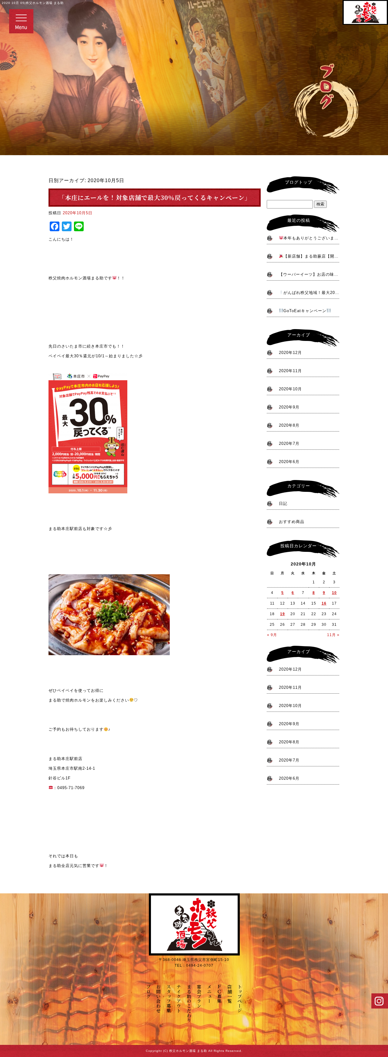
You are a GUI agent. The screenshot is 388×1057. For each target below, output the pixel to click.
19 (282, 614)
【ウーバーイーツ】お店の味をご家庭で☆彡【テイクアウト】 (309, 274)
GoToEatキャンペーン (304, 310)
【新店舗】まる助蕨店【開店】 (311, 256)
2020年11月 (290, 370)
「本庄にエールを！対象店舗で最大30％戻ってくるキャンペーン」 (155, 197)
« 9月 (272, 635)
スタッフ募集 (169, 998)
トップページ (240, 998)
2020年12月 (290, 352)
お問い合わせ (159, 998)
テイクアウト (179, 998)
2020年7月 (289, 443)
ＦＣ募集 (219, 993)
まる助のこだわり (189, 1003)
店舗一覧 (229, 993)
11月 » (333, 635)
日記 (283, 503)
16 (324, 603)
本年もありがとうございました (311, 238)
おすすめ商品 (291, 521)
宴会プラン (199, 996)
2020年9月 (289, 407)
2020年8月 (289, 425)
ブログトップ (298, 182)
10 (334, 593)
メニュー (209, 993)
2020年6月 (289, 461)
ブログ (148, 991)
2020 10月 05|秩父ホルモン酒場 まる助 (33, 3)
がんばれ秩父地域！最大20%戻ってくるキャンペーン (311, 292)
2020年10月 (290, 389)
